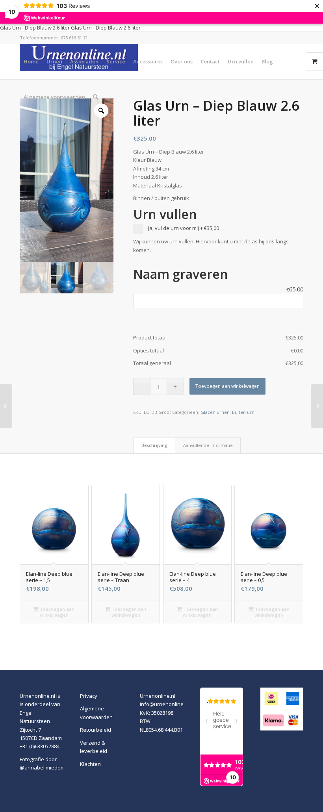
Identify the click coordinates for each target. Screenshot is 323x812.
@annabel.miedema (44, 767)
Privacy (88, 695)
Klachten (90, 764)
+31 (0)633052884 (39, 746)
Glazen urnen (215, 412)
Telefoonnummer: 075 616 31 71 (54, 38)
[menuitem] (31, 61)
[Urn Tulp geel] (317, 406)
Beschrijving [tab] (154, 445)
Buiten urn (243, 412)
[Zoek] (95, 97)
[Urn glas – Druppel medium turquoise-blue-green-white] (6, 406)
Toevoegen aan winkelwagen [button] (56, 612)
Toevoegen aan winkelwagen (227, 386)
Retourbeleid (95, 729)
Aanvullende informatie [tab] (208, 445)
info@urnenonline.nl (164, 704)
